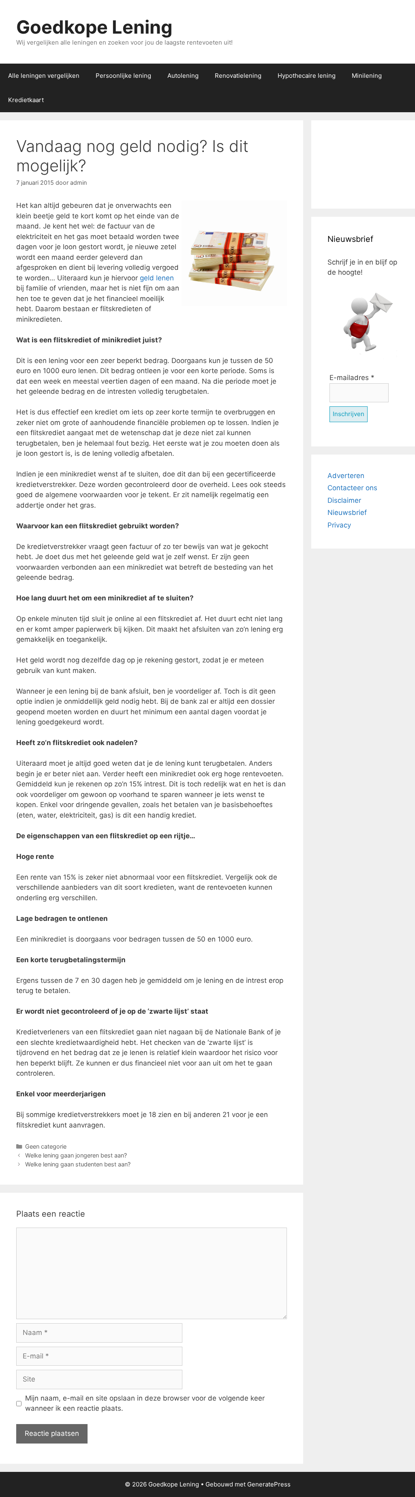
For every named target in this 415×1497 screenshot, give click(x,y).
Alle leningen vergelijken (43, 75)
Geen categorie (45, 1146)
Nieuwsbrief (347, 512)
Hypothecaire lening (307, 75)
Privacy (339, 525)
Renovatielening (238, 75)
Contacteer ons (352, 488)
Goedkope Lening (94, 27)
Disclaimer (344, 500)
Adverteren (345, 476)
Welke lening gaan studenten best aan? (77, 1164)
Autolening (183, 75)
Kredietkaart (26, 100)
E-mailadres (351, 378)
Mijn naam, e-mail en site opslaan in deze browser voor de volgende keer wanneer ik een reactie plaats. (145, 1403)
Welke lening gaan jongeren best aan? (76, 1155)
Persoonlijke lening (123, 75)
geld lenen (157, 278)
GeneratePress (269, 1484)
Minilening (367, 75)
